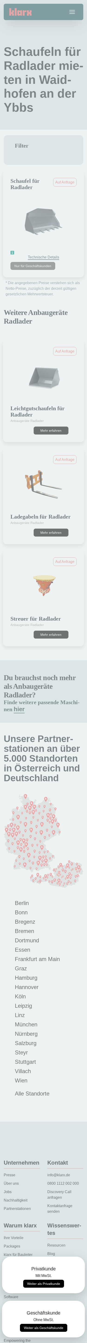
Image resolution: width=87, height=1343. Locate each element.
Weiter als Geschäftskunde (43, 1328)
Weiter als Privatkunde (43, 1284)
